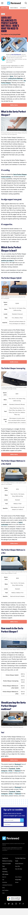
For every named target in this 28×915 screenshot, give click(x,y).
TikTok (10, 770)
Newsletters (4, 7)
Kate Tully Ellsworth (16, 54)
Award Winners (14, 7)
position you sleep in (7, 260)
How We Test (18, 869)
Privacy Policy (18, 879)
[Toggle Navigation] (2, 3)
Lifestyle (4, 869)
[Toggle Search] (26, 3)
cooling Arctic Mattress (15, 78)
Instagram (4, 770)
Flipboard (18, 770)
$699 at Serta (14, 622)
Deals (16, 861)
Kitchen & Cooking (7, 861)
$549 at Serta (14, 105)
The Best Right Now (20, 858)
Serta (11, 76)
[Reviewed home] (14, 3)
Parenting (4, 871)
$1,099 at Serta (14, 362)
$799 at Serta (14, 543)
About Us (4, 877)
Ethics (3, 887)
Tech (3, 866)
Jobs (3, 879)
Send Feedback (5, 890)
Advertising (4, 882)
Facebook (12, 768)
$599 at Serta (14, 454)
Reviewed (18, 764)
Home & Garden (6, 863)
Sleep (3, 14)
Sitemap (16, 882)
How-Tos (17, 866)
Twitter (18, 768)
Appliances (23, 7)
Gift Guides (5, 874)
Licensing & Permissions (7, 885)
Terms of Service (18, 877)
